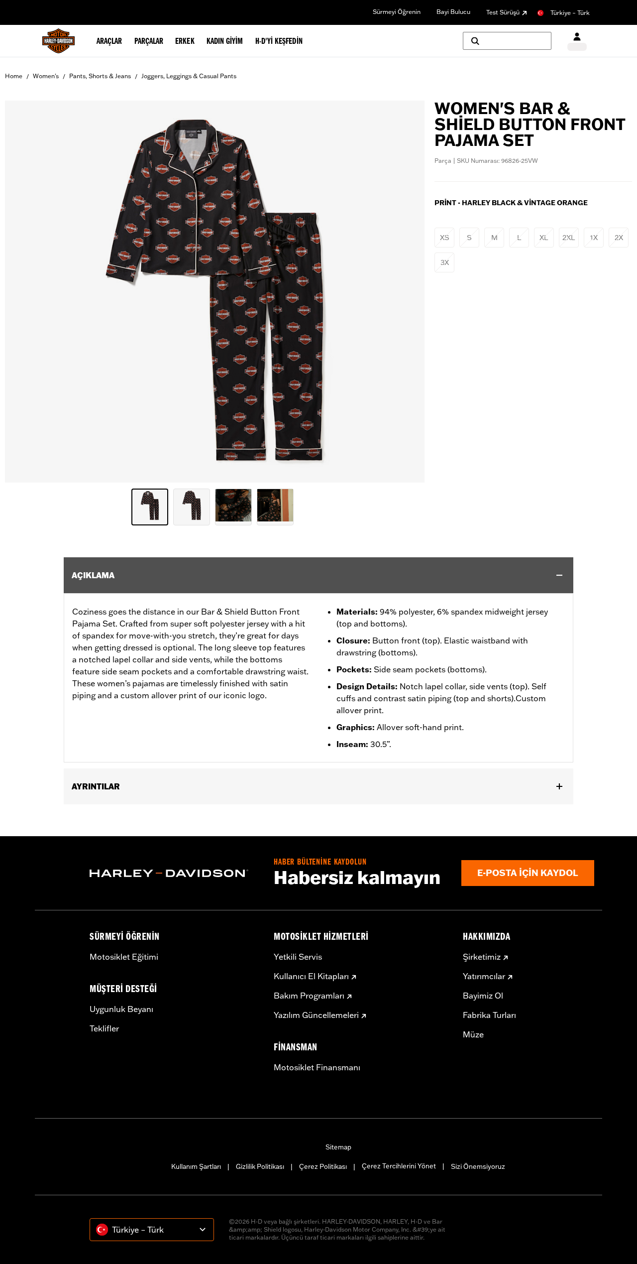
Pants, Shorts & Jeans (100, 76)
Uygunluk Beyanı (121, 1009)
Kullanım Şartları (196, 1166)
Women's (46, 76)
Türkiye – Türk (570, 12)
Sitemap (338, 1147)
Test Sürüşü (503, 12)
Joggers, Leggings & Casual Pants (188, 76)
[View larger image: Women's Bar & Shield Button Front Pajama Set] (215, 290)
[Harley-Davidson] (174, 874)
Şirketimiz (482, 957)
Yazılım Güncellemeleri (316, 1015)
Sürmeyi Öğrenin (397, 11)
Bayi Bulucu (453, 11)
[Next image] (405, 292)
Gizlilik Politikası (260, 1166)
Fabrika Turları (489, 1015)
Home (13, 76)
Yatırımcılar (484, 976)
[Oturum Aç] (577, 41)
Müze (473, 1034)
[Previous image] (25, 292)
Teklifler (104, 1028)
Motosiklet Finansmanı (317, 1067)
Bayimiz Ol (483, 996)
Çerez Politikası (323, 1166)
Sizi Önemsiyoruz (478, 1166)
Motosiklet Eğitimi (124, 957)
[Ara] (507, 41)
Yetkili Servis (298, 957)
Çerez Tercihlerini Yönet (399, 1166)
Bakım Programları (309, 996)
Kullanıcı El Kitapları (311, 976)
